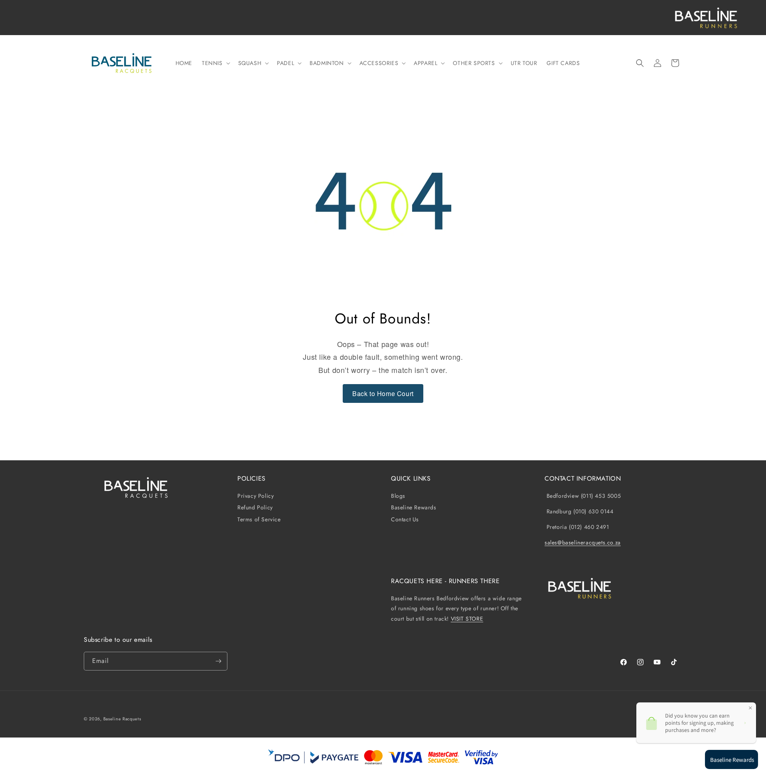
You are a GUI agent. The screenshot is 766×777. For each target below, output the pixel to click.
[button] (215, 63)
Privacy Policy (255, 496)
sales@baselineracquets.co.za (583, 542)
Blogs (398, 496)
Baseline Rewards (413, 507)
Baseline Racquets (122, 719)
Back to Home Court (383, 393)
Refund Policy (255, 507)
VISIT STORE (467, 619)
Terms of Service (259, 519)
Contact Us (405, 519)
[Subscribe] (218, 661)
